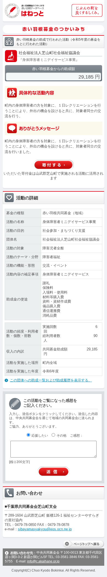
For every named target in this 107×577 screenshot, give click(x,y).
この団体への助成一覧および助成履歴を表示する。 (51, 380)
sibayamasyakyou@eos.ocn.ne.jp (45, 529)
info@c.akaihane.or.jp (43, 561)
